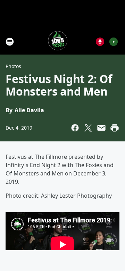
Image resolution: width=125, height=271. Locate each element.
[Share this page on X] (88, 128)
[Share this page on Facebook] (75, 128)
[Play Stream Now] (113, 42)
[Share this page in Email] (101, 128)
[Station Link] (57, 41)
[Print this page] (114, 128)
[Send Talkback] (100, 42)
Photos (13, 66)
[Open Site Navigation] (10, 42)
